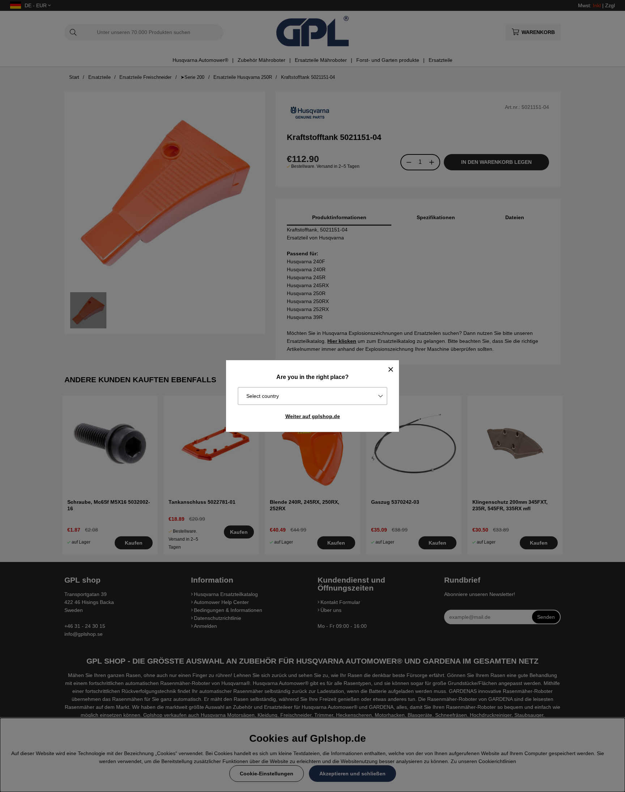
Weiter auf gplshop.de (312, 416)
